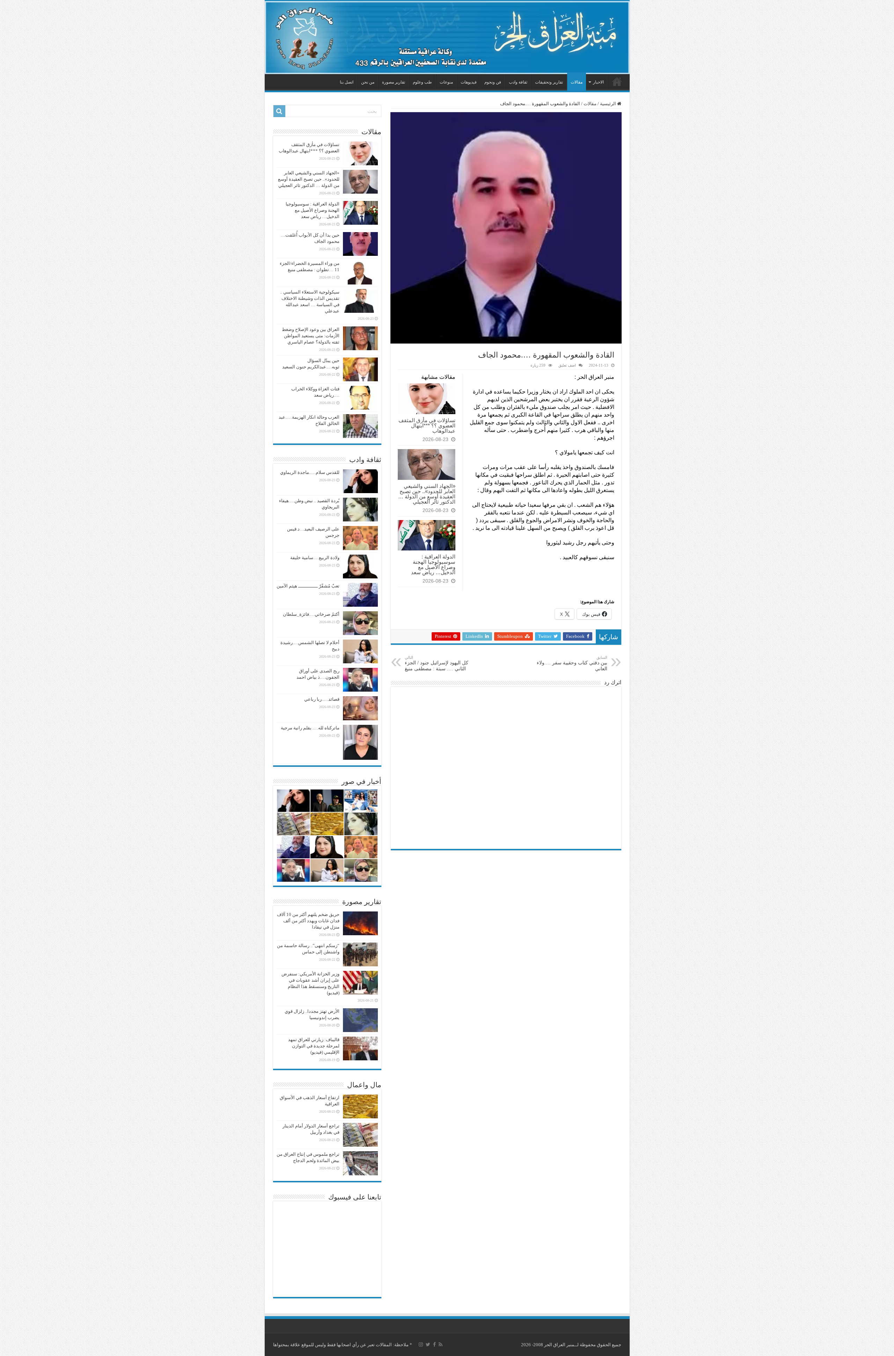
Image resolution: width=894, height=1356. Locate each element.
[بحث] (279, 111)
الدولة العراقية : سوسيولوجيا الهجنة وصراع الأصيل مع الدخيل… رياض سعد (433, 564)
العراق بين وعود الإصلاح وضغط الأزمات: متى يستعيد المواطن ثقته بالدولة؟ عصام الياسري (310, 336)
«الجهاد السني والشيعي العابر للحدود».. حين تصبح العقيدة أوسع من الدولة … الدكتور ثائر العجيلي (426, 494)
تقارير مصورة (393, 82)
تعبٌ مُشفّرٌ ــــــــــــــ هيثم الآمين (308, 586)
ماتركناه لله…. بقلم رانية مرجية (310, 727)
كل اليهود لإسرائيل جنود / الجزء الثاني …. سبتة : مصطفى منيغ (436, 663)
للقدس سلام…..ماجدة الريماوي (309, 472)
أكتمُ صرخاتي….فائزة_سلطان (311, 614)
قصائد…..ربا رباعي (321, 699)
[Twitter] (428, 1344)
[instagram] (421, 1344)
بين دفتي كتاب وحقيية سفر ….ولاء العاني (572, 663)
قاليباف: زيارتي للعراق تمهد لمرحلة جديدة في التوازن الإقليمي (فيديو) (313, 1046)
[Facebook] (434, 1344)
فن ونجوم (492, 82)
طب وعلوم (422, 82)
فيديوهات (469, 82)
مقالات (576, 82)
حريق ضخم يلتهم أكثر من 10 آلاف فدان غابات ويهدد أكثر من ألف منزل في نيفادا (308, 921)
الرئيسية (617, 81)
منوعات (446, 82)
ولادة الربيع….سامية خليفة (314, 557)
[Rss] (440, 1344)
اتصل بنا (346, 82)
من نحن (367, 82)
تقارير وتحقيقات (549, 82)
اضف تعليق (567, 365)
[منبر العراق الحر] (447, 37)
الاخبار (598, 82)
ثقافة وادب (518, 82)
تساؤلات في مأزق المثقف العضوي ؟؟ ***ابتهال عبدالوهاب (426, 425)
